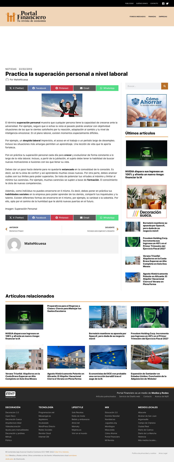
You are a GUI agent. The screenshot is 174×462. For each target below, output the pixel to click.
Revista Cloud (45, 433)
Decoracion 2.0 (12, 412)
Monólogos (110, 426)
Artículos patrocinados (106, 396)
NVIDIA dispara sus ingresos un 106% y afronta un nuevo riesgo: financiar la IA (144, 174)
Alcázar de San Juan (147, 416)
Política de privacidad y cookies (144, 453)
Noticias (11, 69)
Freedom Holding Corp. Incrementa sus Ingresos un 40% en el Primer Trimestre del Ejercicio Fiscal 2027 (155, 243)
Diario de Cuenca (145, 430)
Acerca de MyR (162, 396)
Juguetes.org (111, 423)
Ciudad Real (143, 426)
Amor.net (76, 423)
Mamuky (75, 426)
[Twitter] (167, 3)
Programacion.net (46, 412)
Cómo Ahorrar (111, 433)
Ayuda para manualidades (17, 430)
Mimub (8, 437)
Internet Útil (44, 437)
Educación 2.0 (111, 412)
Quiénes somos (142, 3)
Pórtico (8, 440)
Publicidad (129, 3)
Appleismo (43, 419)
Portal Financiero (112, 437)
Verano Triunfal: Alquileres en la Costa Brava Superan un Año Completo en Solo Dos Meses (155, 261)
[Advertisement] (81, 45)
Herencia (142, 437)
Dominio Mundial (112, 416)
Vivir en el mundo (79, 433)
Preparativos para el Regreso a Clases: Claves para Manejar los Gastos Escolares (64, 308)
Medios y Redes (160, 393)
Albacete (142, 412)
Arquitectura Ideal (13, 423)
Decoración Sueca (13, 419)
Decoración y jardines (15, 433)
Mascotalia (109, 430)
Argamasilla (143, 419)
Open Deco (10, 416)
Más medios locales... (147, 440)
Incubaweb (44, 423)
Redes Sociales (45, 430)
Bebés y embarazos (80, 419)
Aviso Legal (163, 453)
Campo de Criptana (147, 423)
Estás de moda (78, 416)
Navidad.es (110, 419)
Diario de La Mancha (147, 433)
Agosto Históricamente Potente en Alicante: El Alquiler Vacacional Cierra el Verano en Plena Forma (155, 279)
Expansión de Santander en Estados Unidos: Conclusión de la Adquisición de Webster (148, 376)
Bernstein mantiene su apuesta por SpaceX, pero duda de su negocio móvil (155, 227)
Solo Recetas (77, 412)
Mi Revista (109, 440)
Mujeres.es (76, 430)
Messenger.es (45, 416)
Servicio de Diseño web (129, 396)
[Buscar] (164, 86)
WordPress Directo (47, 426)
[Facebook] (163, 3)
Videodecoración (12, 426)
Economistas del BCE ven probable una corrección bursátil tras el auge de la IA (107, 376)
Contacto (154, 3)
